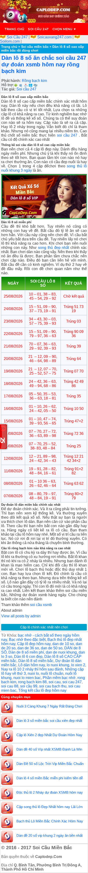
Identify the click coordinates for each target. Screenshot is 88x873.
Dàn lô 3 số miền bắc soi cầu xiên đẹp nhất (49, 721)
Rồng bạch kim (34, 81)
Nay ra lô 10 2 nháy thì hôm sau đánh (32, 669)
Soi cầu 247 (38, 29)
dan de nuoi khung (61, 652)
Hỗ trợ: (7, 85)
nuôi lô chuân (52, 673)
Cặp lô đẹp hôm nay (33, 644)
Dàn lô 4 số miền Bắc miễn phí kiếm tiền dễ (49, 778)
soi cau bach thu (52, 686)
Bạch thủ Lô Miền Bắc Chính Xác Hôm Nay (49, 821)
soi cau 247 (72, 682)
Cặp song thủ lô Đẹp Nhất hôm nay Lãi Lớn (49, 807)
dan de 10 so (63, 644)
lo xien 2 (78, 665)
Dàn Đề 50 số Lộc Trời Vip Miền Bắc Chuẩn (50, 764)
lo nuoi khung (58, 665)
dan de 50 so (51, 648)
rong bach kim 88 (32, 682)
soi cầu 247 (67, 135)
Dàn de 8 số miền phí (26, 652)
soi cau (55, 682)
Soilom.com (10, 41)
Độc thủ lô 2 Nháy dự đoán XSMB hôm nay (49, 792)
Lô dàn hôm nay (31, 665)
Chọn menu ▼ (64, 29)
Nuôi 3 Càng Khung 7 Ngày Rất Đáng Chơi (49, 706)
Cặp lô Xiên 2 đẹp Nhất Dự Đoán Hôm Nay (49, 735)
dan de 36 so (28, 648)
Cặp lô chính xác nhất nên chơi (44, 627)
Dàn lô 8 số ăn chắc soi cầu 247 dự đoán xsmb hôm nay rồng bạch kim (43, 64)
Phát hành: (11, 81)
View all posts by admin (21, 616)
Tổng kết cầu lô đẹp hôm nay (42, 690)
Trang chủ (14, 29)
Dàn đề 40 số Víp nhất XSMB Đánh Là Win (49, 749)
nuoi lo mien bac (27, 678)
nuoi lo (33, 673)
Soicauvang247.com (54, 37)
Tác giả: (8, 89)
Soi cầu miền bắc (35, 46)
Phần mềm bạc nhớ (59, 678)
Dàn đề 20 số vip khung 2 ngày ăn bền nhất (49, 835)
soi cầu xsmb (41, 605)
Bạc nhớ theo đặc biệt (27, 640)
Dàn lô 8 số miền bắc (36, 661)
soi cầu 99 (28, 686)
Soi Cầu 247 (17, 37)
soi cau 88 (9, 686)
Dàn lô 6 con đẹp (28, 657)
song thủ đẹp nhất (53, 248)
